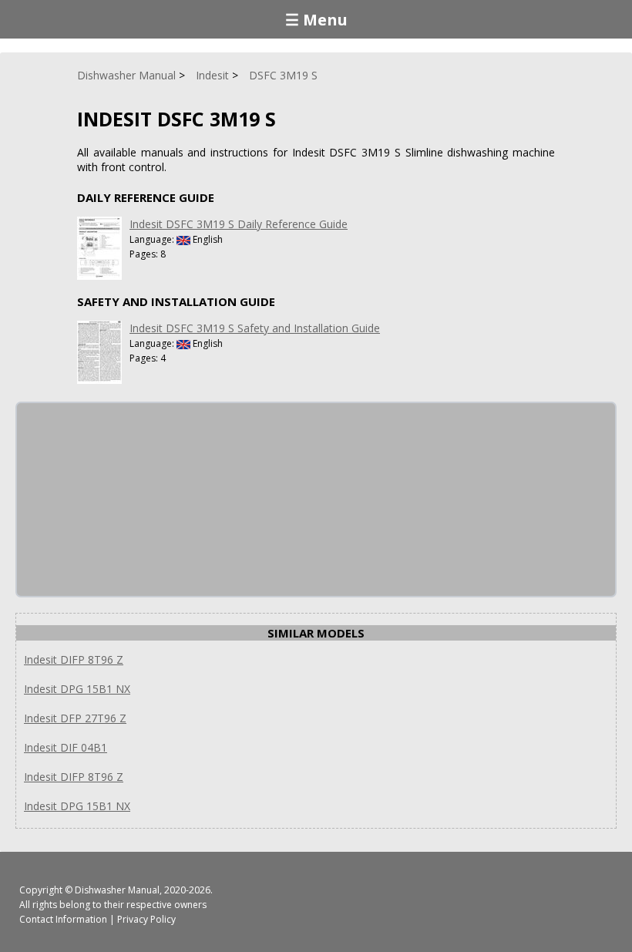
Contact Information (63, 919)
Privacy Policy (146, 919)
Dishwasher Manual (117, 889)
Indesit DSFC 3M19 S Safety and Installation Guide (254, 328)
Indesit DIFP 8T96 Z (73, 659)
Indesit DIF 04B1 (65, 747)
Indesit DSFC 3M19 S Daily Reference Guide (238, 224)
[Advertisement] (132, 499)
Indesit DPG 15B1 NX (77, 688)
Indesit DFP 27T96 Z (75, 718)
